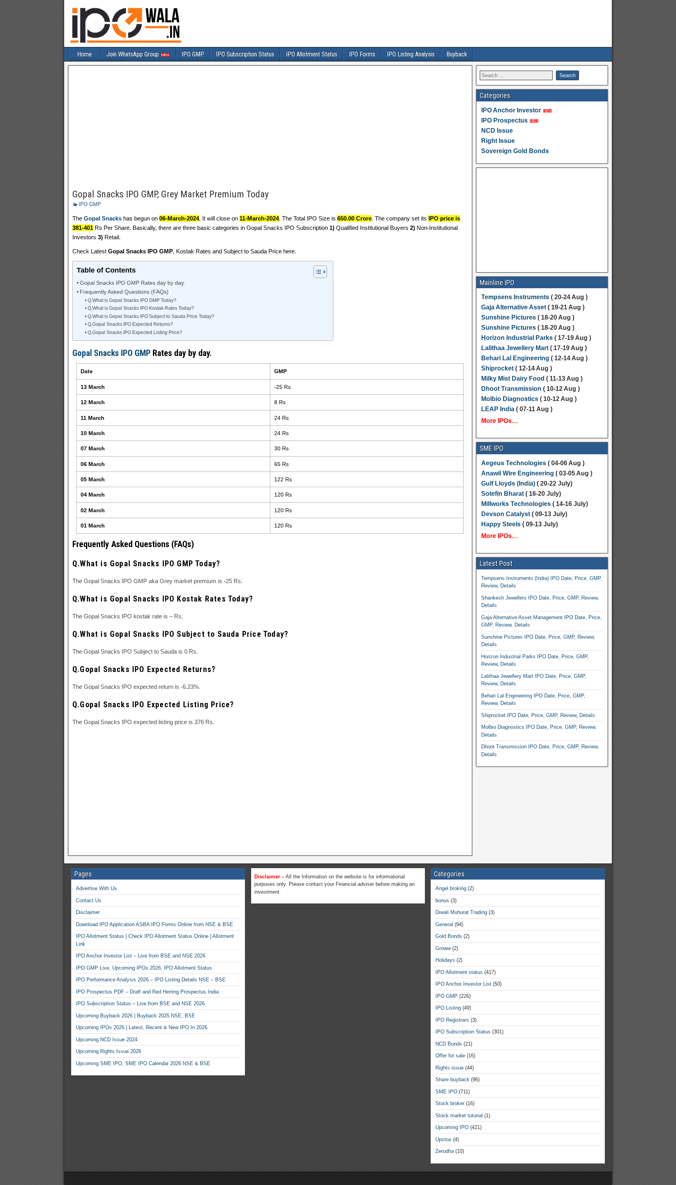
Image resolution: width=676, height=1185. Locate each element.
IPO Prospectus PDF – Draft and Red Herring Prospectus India (147, 992)
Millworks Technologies (516, 503)
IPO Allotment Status (311, 54)
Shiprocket (497, 368)
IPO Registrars (452, 1020)
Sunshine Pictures (508, 317)
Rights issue (449, 1068)
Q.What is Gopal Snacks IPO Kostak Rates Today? (141, 308)
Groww (443, 948)
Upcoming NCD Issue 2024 (106, 1039)
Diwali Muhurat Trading (461, 912)
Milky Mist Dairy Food (513, 378)
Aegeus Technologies (513, 463)
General (444, 924)
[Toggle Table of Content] (316, 271)
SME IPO (446, 1092)
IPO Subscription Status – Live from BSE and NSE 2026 (140, 1003)
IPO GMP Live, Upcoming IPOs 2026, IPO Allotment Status (144, 968)
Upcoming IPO (452, 1127)
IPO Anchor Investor (511, 110)
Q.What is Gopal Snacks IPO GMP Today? (132, 300)
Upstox (443, 1139)
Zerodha (444, 1151)
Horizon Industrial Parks (517, 337)
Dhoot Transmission (511, 388)
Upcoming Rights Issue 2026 (108, 1051)
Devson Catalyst (505, 514)
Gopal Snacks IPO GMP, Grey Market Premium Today (170, 194)
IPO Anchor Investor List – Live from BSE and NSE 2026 (140, 956)
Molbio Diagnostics (509, 399)
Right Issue (498, 140)
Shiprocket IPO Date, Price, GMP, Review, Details (538, 715)
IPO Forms (362, 54)
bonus (442, 900)
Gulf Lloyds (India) (509, 483)
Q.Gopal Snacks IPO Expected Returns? (130, 324)
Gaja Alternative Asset (513, 307)
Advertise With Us (96, 888)
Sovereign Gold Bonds (515, 151)
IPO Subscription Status (245, 54)
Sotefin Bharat (502, 493)
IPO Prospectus (504, 120)
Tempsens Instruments (515, 297)
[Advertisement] (270, 127)
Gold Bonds (448, 936)
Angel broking (450, 888)
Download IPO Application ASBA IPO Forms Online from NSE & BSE (154, 924)
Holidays (445, 960)
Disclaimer (88, 912)
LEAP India (497, 409)
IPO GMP (193, 54)
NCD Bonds (448, 1044)
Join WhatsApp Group (133, 54)
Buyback (456, 54)
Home (84, 54)
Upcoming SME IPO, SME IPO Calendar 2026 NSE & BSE (143, 1063)
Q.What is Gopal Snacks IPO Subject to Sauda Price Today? (151, 316)
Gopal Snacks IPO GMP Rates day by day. (132, 283)
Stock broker (449, 1103)
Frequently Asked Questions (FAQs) (124, 292)
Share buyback (452, 1079)
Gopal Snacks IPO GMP (111, 353)
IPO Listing (448, 1008)
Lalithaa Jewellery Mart (514, 348)
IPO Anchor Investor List (463, 984)
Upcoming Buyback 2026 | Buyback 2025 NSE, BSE (135, 1016)
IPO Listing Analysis (411, 54)
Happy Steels (501, 524)
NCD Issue (497, 130)
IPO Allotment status (459, 972)
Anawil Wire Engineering (517, 473)
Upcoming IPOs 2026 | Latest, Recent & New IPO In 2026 (141, 1027)
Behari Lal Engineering (515, 358)
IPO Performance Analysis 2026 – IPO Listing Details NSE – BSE (151, 980)
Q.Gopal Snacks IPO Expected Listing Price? (135, 332)
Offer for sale (450, 1056)
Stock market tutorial (459, 1115)
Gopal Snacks (103, 218)
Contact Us (88, 900)
